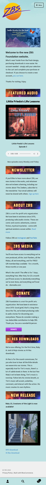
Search (23, 481)
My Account (7, 481)
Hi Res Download (12, 453)
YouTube (33, 238)
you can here (18, 75)
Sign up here (34, 194)
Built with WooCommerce (23, 473)
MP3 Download (12, 450)
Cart (35, 479)
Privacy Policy (7, 473)
